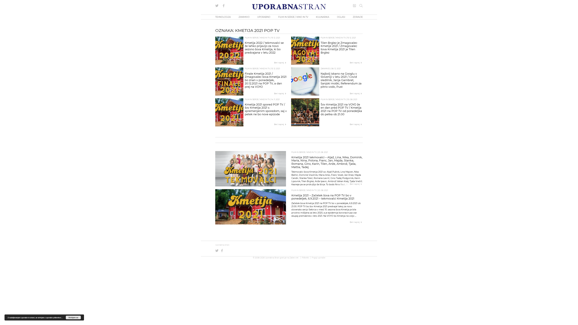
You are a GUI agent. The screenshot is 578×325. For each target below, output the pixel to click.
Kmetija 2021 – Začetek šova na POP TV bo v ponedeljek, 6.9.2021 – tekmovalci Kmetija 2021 (322, 197)
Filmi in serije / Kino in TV (257, 38)
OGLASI (341, 17)
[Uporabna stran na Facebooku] (223, 5)
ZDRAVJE (358, 17)
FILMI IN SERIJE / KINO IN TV (293, 17)
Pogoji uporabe (318, 258)
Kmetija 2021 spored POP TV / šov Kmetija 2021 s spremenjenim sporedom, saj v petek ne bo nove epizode (266, 109)
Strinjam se (73, 317)
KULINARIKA (322, 17)
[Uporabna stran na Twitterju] (217, 5)
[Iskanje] (361, 5)
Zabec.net (294, 258)
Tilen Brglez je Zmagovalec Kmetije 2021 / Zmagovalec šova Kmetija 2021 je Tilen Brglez (339, 47)
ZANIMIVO (244, 17)
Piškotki (305, 258)
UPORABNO (263, 17)
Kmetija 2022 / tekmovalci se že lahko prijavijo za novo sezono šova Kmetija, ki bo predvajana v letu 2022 (264, 47)
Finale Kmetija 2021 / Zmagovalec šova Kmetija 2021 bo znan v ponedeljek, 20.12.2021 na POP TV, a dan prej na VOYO (266, 80)
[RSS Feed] (354, 5)
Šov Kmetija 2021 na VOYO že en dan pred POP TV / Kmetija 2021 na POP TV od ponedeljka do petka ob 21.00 (341, 109)
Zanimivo (325, 68)
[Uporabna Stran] (289, 6)
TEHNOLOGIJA (223, 17)
